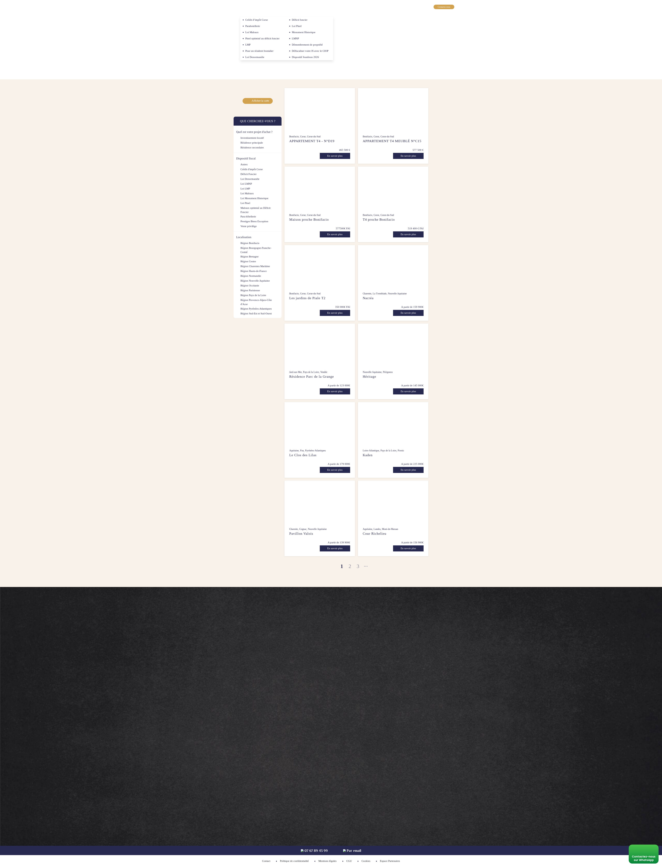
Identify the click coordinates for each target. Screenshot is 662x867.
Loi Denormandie (249, 179)
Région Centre (248, 261)
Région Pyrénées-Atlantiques (256, 308)
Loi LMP (245, 188)
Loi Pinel (245, 203)
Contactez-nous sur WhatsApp (643, 858)
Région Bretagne (249, 256)
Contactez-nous (444, 7)
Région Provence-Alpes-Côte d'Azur (256, 302)
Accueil (236, 23)
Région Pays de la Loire (253, 295)
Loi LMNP (246, 183)
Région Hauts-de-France (253, 271)
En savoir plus (335, 155)
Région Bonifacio (249, 243)
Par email (353, 851)
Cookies (366, 861)
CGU (349, 861)
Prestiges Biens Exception (254, 221)
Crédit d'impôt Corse (251, 169)
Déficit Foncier (248, 174)
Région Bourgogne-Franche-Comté (255, 250)
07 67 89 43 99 (446, 13)
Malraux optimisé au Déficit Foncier (255, 210)
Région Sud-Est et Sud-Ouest (256, 313)
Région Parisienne (250, 290)
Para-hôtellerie (248, 216)
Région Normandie (250, 276)
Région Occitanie (249, 285)
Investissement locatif (252, 137)
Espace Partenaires (390, 861)
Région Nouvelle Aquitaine (255, 280)
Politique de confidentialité (294, 861)
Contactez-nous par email (378, 690)
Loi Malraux (247, 193)
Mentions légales (327, 861)
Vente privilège (248, 226)
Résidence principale (251, 142)
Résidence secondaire (252, 147)
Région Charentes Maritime (255, 266)
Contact (266, 861)
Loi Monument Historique (254, 198)
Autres (244, 164)
